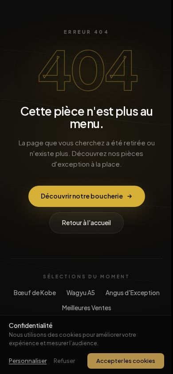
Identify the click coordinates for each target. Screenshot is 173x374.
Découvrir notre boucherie (82, 196)
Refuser (64, 360)
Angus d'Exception (133, 292)
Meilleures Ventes (86, 308)
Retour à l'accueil (86, 222)
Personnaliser (28, 360)
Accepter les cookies (125, 360)
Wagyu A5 (81, 292)
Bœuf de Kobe (35, 292)
